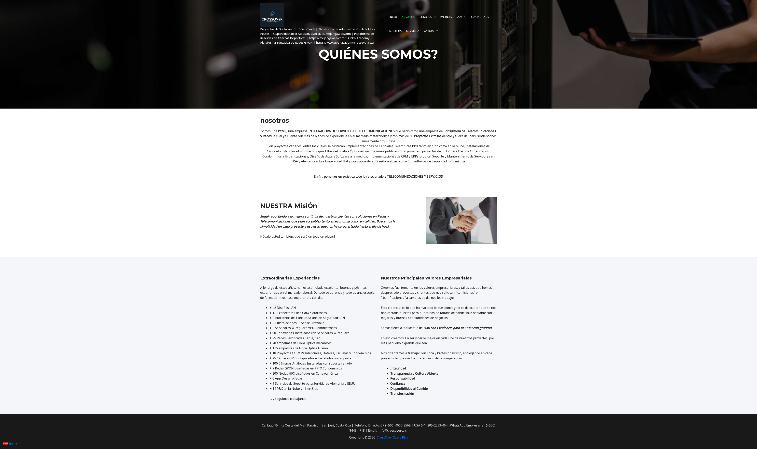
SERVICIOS (426, 17)
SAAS (459, 17)
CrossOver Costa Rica (392, 437)
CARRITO (429, 30)
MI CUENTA (412, 30)
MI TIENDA (395, 30)
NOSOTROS (408, 17)
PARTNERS (446, 17)
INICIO (393, 17)
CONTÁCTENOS (480, 17)
